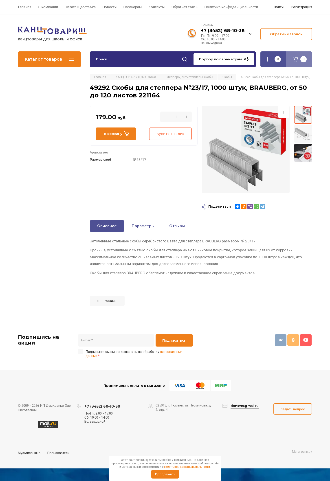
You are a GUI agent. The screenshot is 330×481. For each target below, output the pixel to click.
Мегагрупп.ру (302, 451)
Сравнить (283, 112)
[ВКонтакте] (237, 206)
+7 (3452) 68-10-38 (223, 30)
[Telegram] (262, 206)
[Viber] (250, 206)
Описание (107, 226)
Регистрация (301, 7)
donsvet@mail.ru (245, 406)
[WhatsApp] (256, 206)
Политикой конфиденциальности (187, 466)
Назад (110, 301)
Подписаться (174, 340)
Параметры (143, 226)
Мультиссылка (29, 453)
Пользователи (58, 453)
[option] (246, 149)
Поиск (184, 59)
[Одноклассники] (243, 206)
